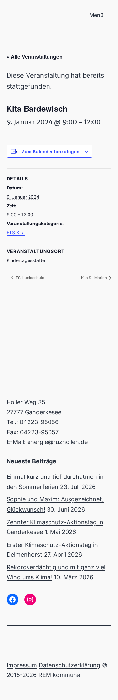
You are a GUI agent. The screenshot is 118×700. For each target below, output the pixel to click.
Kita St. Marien (94, 277)
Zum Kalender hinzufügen (51, 151)
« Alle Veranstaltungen (35, 56)
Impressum (22, 665)
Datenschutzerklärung (69, 665)
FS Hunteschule (29, 277)
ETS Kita (16, 232)
